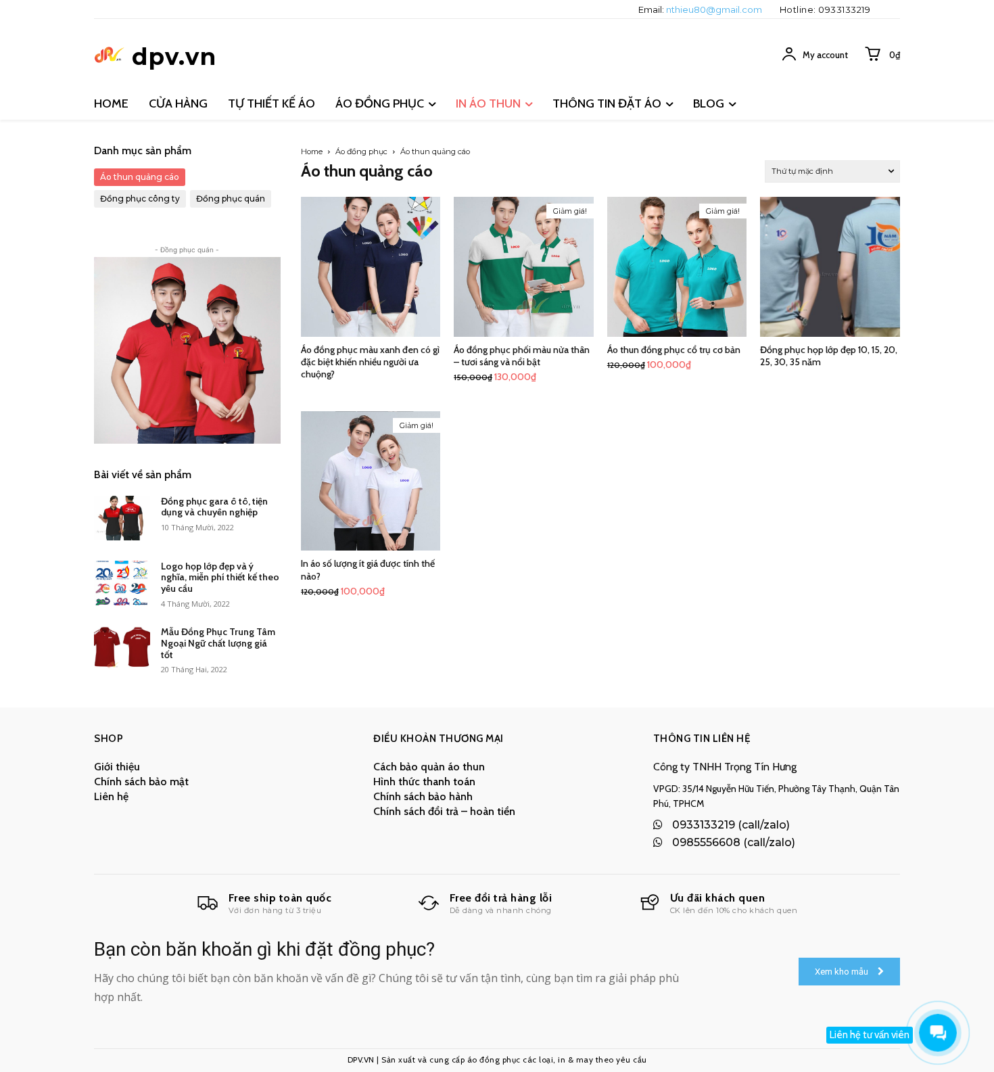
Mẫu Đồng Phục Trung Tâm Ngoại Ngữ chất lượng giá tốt (218, 643)
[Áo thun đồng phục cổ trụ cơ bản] (677, 267)
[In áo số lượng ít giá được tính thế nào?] (371, 481)
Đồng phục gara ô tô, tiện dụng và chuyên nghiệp (214, 507)
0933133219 (844, 9)
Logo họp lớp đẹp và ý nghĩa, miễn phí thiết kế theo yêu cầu (220, 577)
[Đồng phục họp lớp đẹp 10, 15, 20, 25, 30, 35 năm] (830, 267)
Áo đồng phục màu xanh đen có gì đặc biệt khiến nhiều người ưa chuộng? (370, 362)
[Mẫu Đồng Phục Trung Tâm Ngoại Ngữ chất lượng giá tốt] (122, 648)
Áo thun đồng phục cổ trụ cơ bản (673, 350)
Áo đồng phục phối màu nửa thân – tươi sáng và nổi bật (522, 356)
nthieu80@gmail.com (714, 9)
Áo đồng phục (361, 151)
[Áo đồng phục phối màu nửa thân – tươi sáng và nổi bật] (524, 267)
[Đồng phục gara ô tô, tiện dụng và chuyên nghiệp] (122, 518)
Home (312, 151)
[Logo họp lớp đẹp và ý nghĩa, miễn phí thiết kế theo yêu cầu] (122, 583)
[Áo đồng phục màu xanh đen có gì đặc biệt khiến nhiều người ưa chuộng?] (371, 267)
